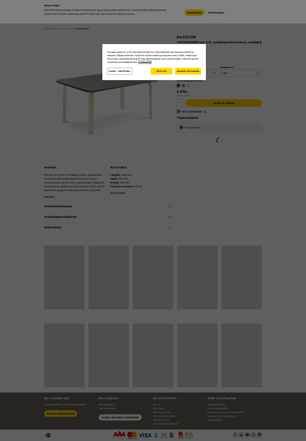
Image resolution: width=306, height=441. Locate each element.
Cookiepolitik (145, 62)
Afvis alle (162, 71)
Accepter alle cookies (188, 71)
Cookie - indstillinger (120, 71)
